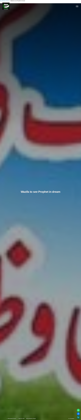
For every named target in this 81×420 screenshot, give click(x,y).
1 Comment (72, 418)
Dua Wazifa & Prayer (31, 418)
